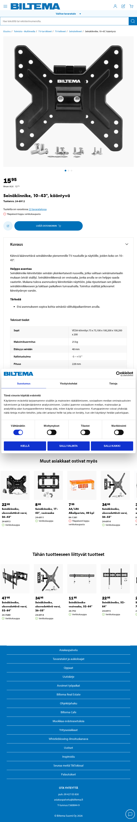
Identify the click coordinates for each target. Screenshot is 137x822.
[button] (68, 13)
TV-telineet (60, 31)
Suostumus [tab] (24, 383)
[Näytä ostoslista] (123, 6)
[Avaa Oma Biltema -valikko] (115, 6)
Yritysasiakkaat (68, 730)
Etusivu (7, 31)
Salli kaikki (112, 445)
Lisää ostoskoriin (46, 225)
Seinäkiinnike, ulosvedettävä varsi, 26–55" (114, 513)
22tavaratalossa (38, 209)
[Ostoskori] (131, 6)
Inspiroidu (68, 756)
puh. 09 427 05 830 (68, 794)
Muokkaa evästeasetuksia (68, 721)
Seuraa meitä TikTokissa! (68, 765)
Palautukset (68, 774)
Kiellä (25, 445)
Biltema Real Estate (69, 694)
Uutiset (68, 748)
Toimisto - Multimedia (24, 31)
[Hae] (133, 21)
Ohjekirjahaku (68, 703)
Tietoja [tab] (113, 383)
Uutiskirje (68, 677)
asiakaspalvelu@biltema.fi (68, 799)
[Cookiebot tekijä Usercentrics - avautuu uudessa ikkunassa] (118, 373)
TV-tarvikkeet (45, 31)
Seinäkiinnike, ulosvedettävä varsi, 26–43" (14, 513)
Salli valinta (68, 445)
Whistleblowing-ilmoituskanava (68, 739)
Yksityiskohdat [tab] (68, 383)
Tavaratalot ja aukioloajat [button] (68, 659)
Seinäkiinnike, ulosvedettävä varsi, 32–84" (14, 606)
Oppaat (68, 668)
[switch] (51, 432)
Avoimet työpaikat (68, 685)
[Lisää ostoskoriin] (8, 226)
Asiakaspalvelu (68, 650)
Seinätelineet (75, 31)
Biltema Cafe (68, 712)
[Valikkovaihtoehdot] (5, 6)
